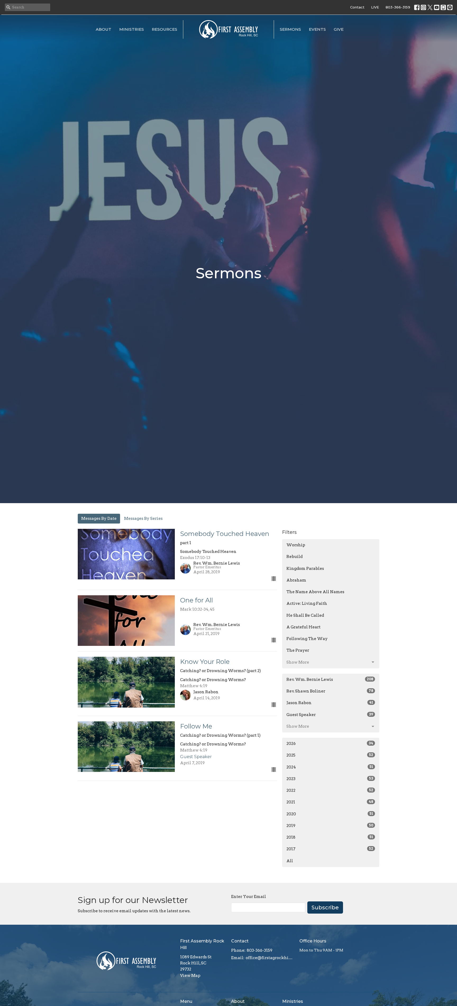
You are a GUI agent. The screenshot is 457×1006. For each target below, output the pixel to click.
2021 (329, 802)
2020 (329, 814)
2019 (329, 825)
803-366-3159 (398, 7)
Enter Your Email (248, 896)
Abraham (296, 580)
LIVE (375, 7)
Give (339, 29)
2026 (329, 743)
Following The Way (307, 638)
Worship (295, 545)
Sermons (290, 29)
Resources (164, 29)
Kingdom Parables (305, 568)
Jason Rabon (329, 702)
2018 (329, 837)
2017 (329, 849)
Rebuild (294, 556)
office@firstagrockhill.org (270, 957)
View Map (190, 975)
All (289, 861)
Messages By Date (99, 518)
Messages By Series (143, 518)
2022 (329, 790)
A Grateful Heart (303, 627)
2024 (329, 767)
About (103, 29)
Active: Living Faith (306, 603)
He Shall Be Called (305, 615)
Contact (357, 7)
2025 (329, 755)
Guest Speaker (329, 714)
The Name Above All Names (315, 591)
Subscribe (325, 907)
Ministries (131, 29)
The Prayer (297, 650)
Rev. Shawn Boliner (329, 691)
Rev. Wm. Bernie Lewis (329, 679)
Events (317, 29)
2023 (329, 778)
